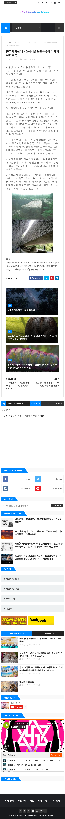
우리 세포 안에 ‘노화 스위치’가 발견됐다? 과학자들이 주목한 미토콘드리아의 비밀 (32, 366)
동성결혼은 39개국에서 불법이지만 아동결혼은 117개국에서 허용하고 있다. (41, 654)
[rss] (38, 2)
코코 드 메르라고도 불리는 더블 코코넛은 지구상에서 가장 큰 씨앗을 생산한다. (32, 337)
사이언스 (21, 42)
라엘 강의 (9, 800)
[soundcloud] (59, 2)
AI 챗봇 (56, 800)
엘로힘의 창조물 (27, 681)
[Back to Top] (45, 811)
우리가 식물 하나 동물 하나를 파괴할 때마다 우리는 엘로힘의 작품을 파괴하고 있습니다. (41, 669)
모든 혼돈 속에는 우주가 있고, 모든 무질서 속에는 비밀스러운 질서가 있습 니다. (39, 533)
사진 (32, 800)
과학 (14, 42)
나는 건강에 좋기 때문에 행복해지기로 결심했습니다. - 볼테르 (39, 521)
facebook (57, 403)
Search (57, 505)
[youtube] (55, 2)
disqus (46, 403)
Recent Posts (17, 633)
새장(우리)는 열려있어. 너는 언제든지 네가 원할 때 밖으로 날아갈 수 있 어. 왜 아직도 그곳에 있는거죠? (39, 545)
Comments (48, 633)
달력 (47, 800)
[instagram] (50, 2)
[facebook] (42, 2)
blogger (35, 403)
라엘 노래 (22, 800)
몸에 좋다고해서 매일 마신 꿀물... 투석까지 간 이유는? (41, 640)
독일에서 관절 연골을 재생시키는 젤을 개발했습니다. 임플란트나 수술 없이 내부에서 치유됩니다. (38, 557)
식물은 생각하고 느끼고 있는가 (21, 310)
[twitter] (46, 2)
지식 (40, 800)
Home (8, 42)
